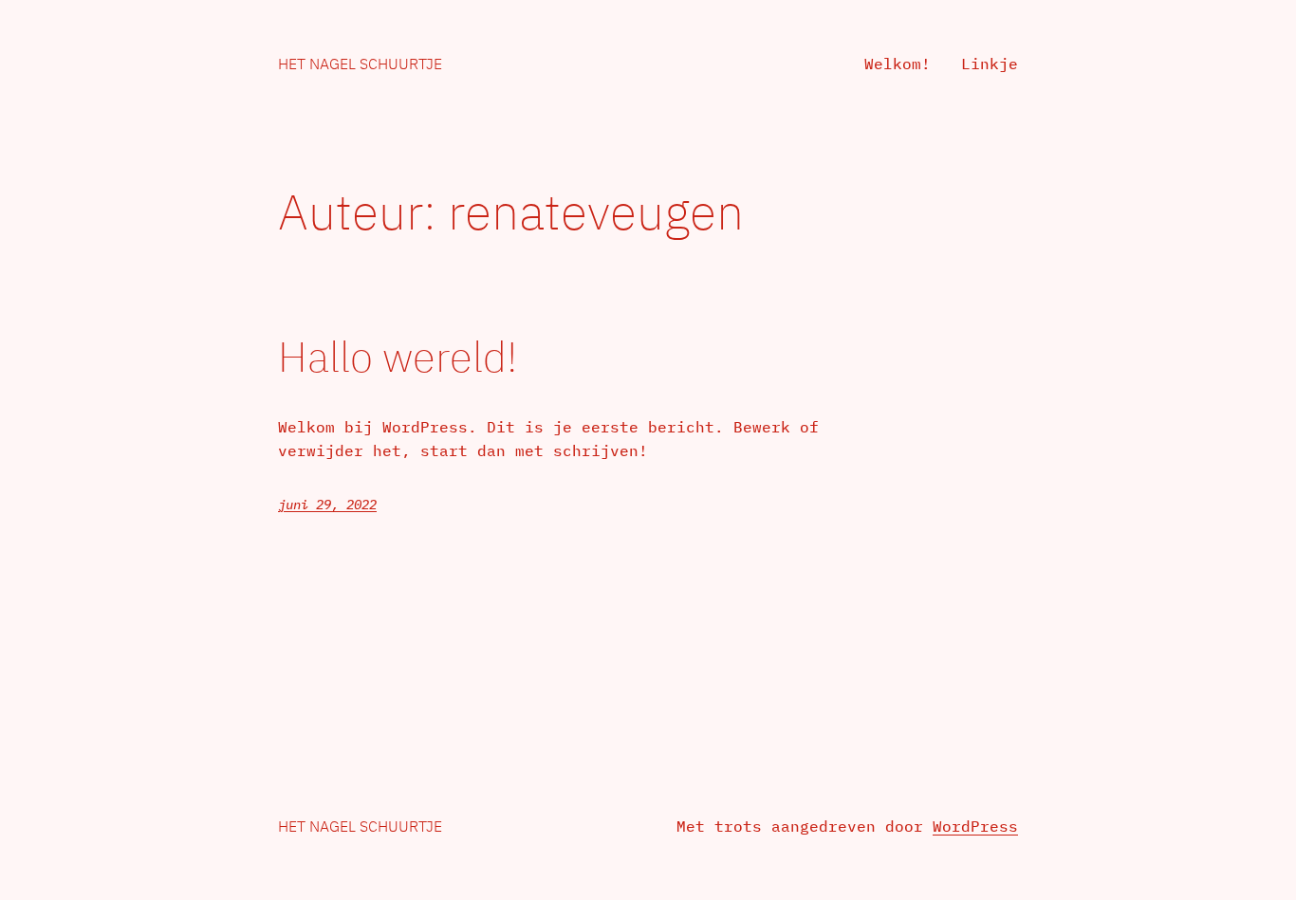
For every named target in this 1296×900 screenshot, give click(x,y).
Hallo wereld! (397, 357)
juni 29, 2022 (327, 504)
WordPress (975, 826)
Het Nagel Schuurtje (360, 63)
